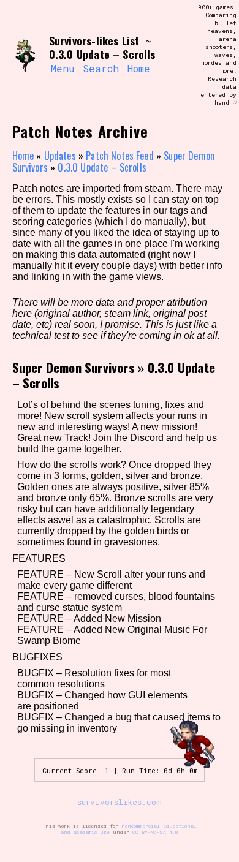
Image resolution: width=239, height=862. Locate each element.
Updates (60, 155)
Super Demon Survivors (73, 367)
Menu (62, 68)
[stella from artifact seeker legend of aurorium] (25, 55)
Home (138, 68)
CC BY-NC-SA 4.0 (155, 832)
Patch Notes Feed (120, 155)
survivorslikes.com (119, 802)
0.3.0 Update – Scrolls (102, 167)
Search (101, 68)
